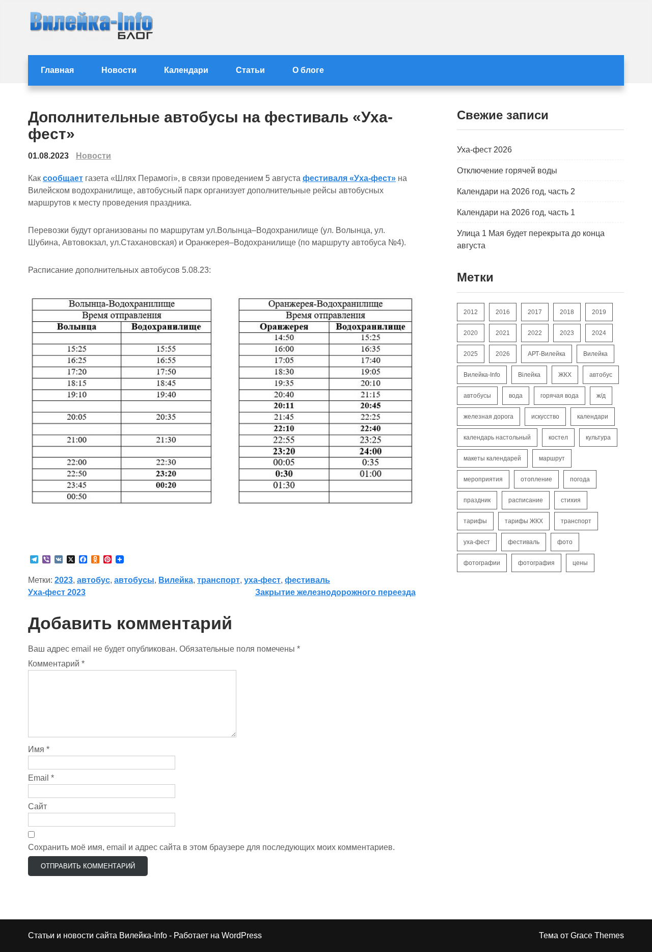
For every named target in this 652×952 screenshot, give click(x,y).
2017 (535, 312)
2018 (567, 312)
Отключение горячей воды (507, 170)
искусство (545, 416)
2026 (503, 353)
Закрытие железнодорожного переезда (335, 592)
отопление (536, 479)
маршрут (552, 458)
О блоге (308, 70)
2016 (503, 312)
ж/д (601, 395)
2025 (471, 353)
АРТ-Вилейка (546, 353)
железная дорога (488, 416)
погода (580, 479)
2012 (471, 312)
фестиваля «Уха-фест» (349, 178)
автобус (93, 580)
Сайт (37, 806)
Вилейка (175, 580)
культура (598, 437)
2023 (64, 580)
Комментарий (56, 663)
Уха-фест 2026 (484, 149)
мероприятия (483, 479)
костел (558, 437)
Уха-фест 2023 (57, 592)
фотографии (482, 563)
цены (580, 563)
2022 (535, 333)
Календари (186, 70)
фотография (536, 563)
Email (41, 778)
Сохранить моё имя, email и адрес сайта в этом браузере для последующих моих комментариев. (211, 847)
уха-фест (262, 580)
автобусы (134, 580)
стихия (571, 500)
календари (592, 416)
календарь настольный (497, 437)
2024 (599, 333)
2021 (503, 333)
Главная (57, 70)
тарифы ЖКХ (524, 521)
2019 (599, 312)
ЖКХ (565, 374)
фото (565, 542)
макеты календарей (492, 458)
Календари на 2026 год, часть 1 (516, 212)
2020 (471, 333)
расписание (525, 500)
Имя (38, 749)
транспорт (218, 580)
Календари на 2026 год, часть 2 (516, 191)
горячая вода (559, 395)
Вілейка (529, 374)
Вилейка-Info (482, 374)
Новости (119, 70)
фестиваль (307, 580)
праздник (477, 500)
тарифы (475, 521)
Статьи (250, 70)
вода (516, 395)
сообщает (63, 178)
